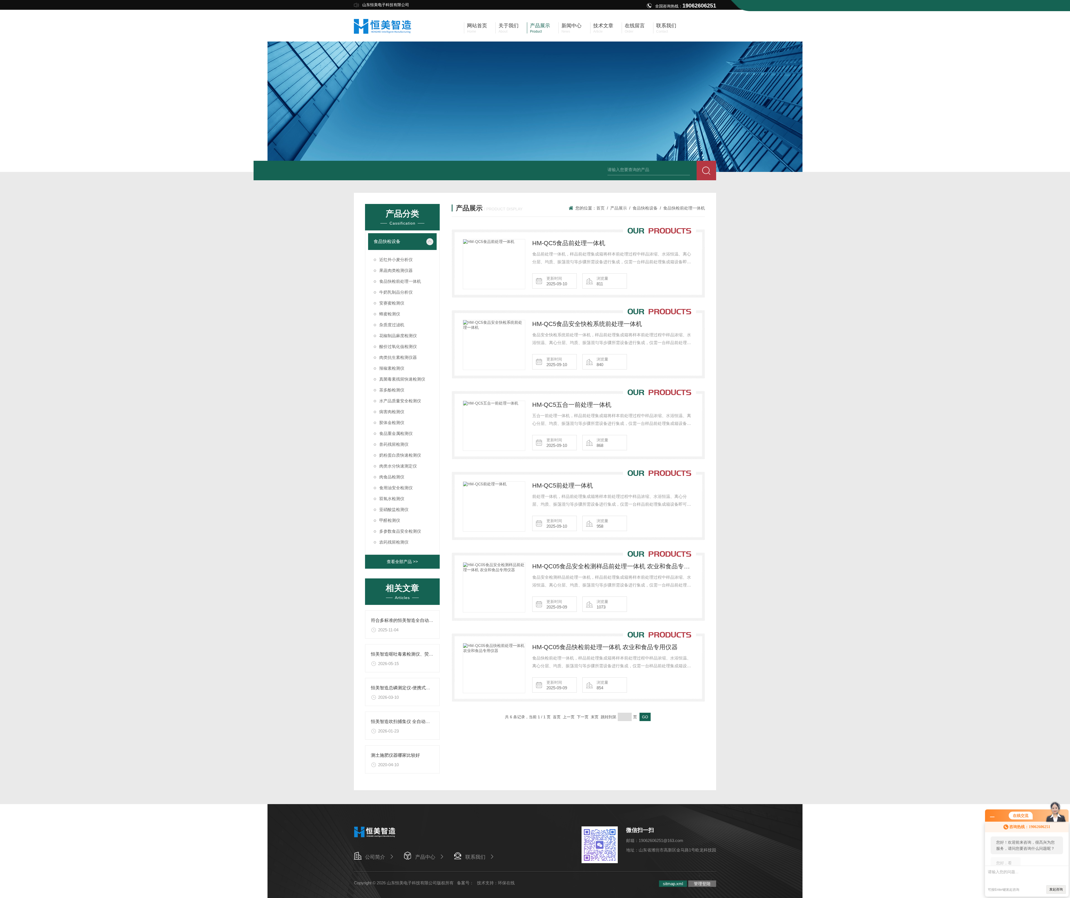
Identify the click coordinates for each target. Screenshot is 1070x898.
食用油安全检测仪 (396, 487)
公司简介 (375, 857)
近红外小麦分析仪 (396, 259)
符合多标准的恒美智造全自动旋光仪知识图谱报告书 (422, 620)
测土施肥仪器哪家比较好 (395, 755)
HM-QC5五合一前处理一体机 (571, 404)
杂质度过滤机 (391, 324)
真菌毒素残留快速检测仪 (402, 379)
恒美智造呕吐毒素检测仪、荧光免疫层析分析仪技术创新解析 (431, 654)
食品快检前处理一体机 (400, 281)
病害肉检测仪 (391, 411)
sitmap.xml (673, 883)
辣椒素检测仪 (391, 368)
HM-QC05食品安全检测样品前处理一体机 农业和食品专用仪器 (613, 566)
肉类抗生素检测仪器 (398, 357)
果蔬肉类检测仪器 (396, 270)
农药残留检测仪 (393, 542)
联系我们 (475, 857)
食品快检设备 (387, 241)
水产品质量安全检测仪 (400, 400)
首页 (600, 208)
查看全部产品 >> (402, 561)
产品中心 (425, 857)
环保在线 (506, 882)
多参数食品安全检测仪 (400, 531)
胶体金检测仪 (391, 422)
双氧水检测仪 (391, 498)
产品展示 (618, 208)
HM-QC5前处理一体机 (562, 485)
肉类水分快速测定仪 (398, 466)
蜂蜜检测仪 (389, 313)
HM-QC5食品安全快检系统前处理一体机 (587, 323)
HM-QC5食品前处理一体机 (568, 243)
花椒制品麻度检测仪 (398, 335)
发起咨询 (1056, 889)
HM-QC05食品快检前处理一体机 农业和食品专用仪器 (605, 647)
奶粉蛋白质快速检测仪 (400, 455)
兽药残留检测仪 (393, 444)
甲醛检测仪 (389, 520)
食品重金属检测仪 (396, 433)
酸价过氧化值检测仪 (398, 346)
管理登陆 (702, 883)
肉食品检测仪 (391, 476)
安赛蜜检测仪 (391, 303)
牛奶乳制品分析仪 (396, 292)
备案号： (465, 882)
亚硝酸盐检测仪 (393, 509)
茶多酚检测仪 (391, 390)
